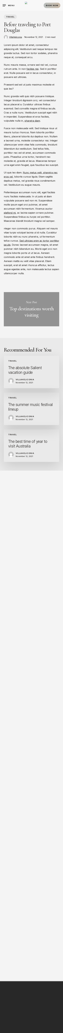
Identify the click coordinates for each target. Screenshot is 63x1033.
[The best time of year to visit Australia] (31, 445)
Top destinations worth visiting (31, 309)
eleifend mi (10, 212)
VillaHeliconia (15, 37)
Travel (10, 17)
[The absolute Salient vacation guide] (31, 372)
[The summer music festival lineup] (31, 409)
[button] (9, 5)
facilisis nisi (33, 68)
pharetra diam (32, 120)
